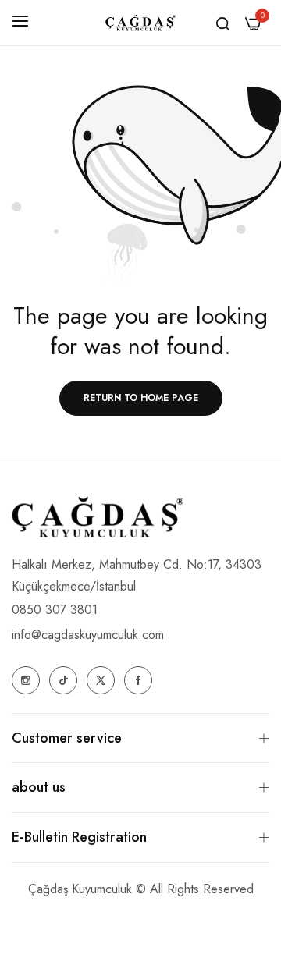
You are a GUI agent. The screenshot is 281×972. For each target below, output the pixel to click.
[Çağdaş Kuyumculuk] (140, 23)
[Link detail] (26, 680)
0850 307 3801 (55, 610)
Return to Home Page (141, 398)
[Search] (222, 23)
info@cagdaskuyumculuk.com (88, 635)
